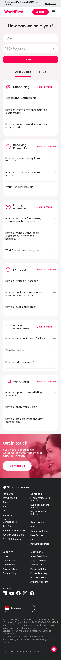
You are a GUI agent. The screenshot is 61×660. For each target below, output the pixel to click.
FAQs (33, 539)
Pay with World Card (13, 534)
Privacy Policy (10, 569)
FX (4, 510)
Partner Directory (38, 573)
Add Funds (8, 526)
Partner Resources (39, 543)
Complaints (9, 564)
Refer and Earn (38, 577)
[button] (54, 12)
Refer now (50, 3)
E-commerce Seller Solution (40, 499)
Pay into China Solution (38, 513)
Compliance (9, 560)
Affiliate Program (39, 581)
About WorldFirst (39, 556)
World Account (10, 497)
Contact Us (36, 564)
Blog (32, 526)
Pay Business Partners (14, 530)
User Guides (36, 535)
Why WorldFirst (38, 560)
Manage (7, 515)
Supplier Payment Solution (39, 506)
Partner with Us (38, 569)
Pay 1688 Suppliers (12, 539)
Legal (5, 556)
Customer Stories (39, 531)
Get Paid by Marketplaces (10, 520)
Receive (7, 502)
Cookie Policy (10, 573)
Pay (4, 506)
